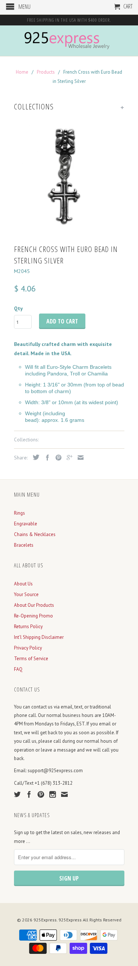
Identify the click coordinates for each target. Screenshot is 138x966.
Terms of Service (31, 658)
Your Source (26, 594)
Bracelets (23, 545)
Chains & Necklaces (35, 534)
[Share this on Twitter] (34, 457)
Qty (18, 308)
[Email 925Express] (64, 794)
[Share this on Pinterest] (56, 458)
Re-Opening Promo (33, 616)
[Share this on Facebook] (45, 458)
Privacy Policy (28, 648)
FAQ (18, 669)
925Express (45, 920)
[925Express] (69, 40)
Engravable (25, 524)
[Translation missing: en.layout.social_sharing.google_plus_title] (67, 458)
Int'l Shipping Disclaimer (39, 637)
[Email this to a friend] (79, 458)
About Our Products (34, 605)
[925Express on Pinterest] (41, 794)
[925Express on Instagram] (52, 794)
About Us (23, 584)
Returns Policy (28, 626)
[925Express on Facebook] (29, 794)
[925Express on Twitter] (17, 794)
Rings (19, 513)
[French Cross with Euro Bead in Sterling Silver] (69, 178)
